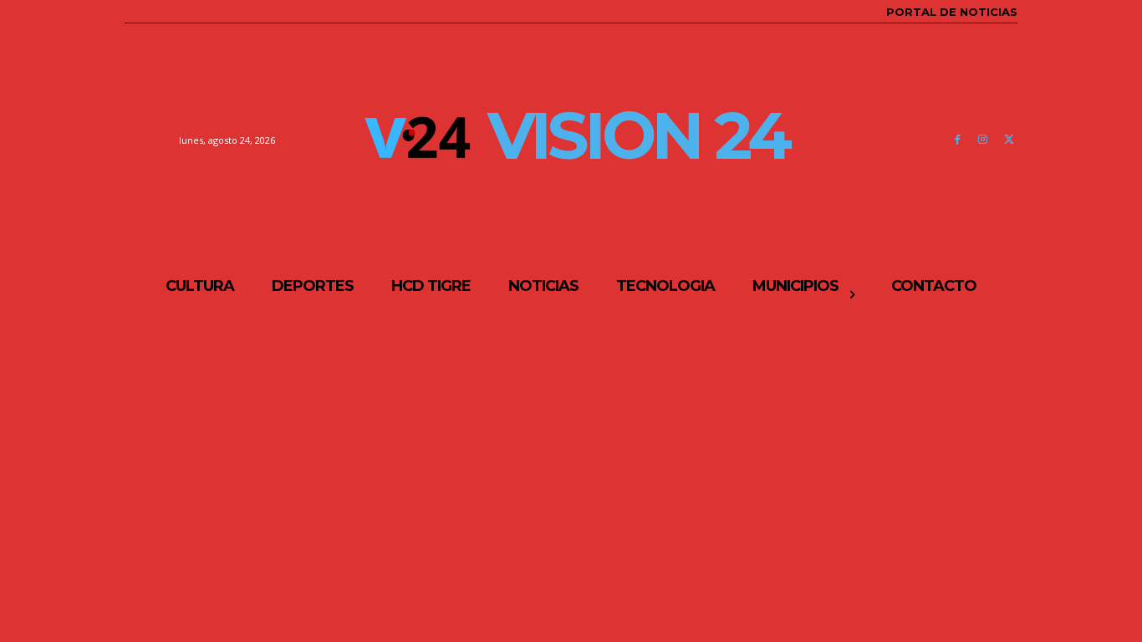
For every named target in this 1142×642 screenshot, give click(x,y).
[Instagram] (983, 140)
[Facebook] (957, 140)
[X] (1008, 140)
